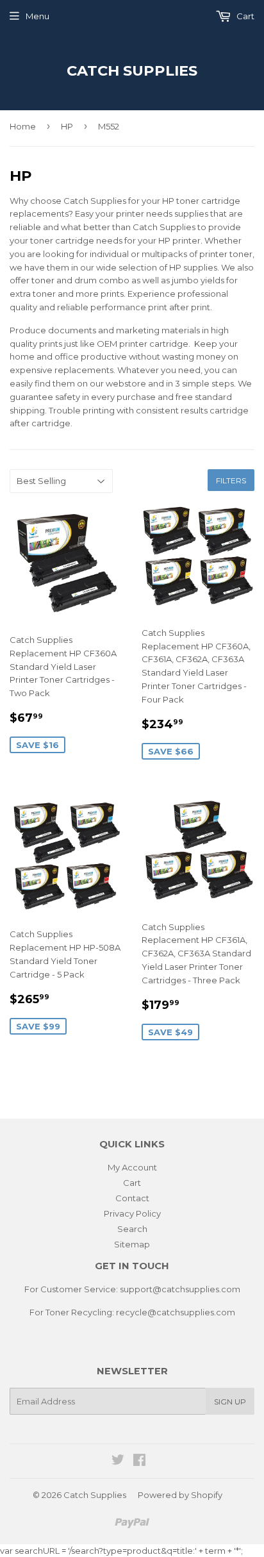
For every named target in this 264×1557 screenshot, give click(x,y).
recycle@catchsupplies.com (175, 1312)
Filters (231, 480)
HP (67, 126)
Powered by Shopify (180, 1495)
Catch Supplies (132, 70)
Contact (132, 1198)
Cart (244, 16)
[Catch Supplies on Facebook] (139, 1461)
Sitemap (132, 1244)
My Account (132, 1167)
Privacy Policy (132, 1213)
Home (23, 126)
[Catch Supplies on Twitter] (117, 1461)
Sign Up (230, 1401)
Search (132, 1229)
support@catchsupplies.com (180, 1289)
